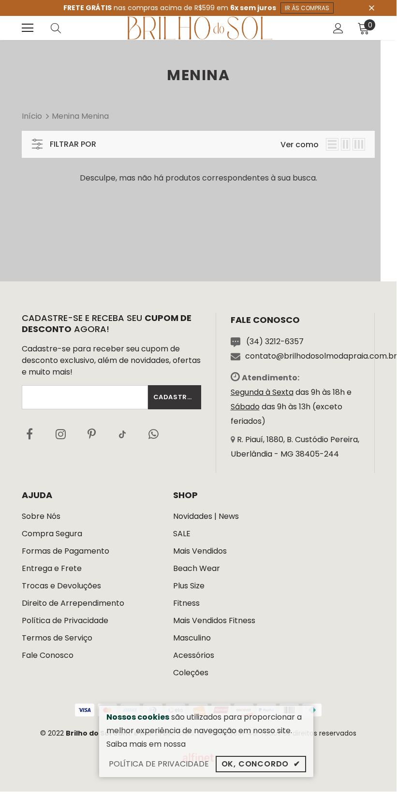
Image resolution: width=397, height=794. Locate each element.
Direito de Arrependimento (73, 603)
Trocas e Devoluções (61, 585)
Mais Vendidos (200, 551)
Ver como (299, 144)
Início (32, 116)
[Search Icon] (65, 28)
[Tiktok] (122, 434)
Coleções (190, 672)
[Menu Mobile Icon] (27, 28)
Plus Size (189, 585)
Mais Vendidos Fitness (214, 620)
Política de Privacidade (65, 620)
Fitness (186, 603)
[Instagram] (60, 434)
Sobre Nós (41, 516)
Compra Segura (52, 533)
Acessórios (193, 655)
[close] (371, 7)
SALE (182, 533)
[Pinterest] (91, 434)
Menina (65, 116)
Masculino (192, 637)
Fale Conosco (48, 655)
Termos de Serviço (57, 637)
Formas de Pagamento (65, 551)
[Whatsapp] (153, 434)
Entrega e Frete (52, 568)
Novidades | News (206, 516)
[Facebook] (29, 434)
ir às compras (307, 8)
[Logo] (199, 27)
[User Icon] (338, 28)
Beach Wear (196, 568)
